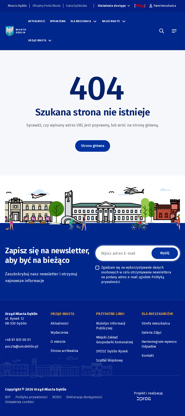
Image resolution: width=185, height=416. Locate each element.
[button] (94, 21)
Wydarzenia (58, 21)
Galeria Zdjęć (152, 333)
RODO (56, 397)
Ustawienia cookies (19, 402)
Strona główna (92, 146)
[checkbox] (97, 268)
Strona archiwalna (64, 351)
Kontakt (148, 356)
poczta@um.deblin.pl (21, 346)
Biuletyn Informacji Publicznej (110, 325)
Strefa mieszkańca (156, 323)
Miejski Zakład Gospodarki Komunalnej (114, 339)
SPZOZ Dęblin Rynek (112, 351)
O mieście (58, 342)
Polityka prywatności (31, 397)
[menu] (174, 31)
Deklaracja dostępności (84, 397)
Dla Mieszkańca (81, 21)
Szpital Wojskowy (109, 360)
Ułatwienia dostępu (112, 5)
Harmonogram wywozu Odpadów (159, 344)
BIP (8, 397)
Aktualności (36, 21)
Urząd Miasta (37, 40)
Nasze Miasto (111, 21)
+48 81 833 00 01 (18, 340)
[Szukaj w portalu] (161, 31)
